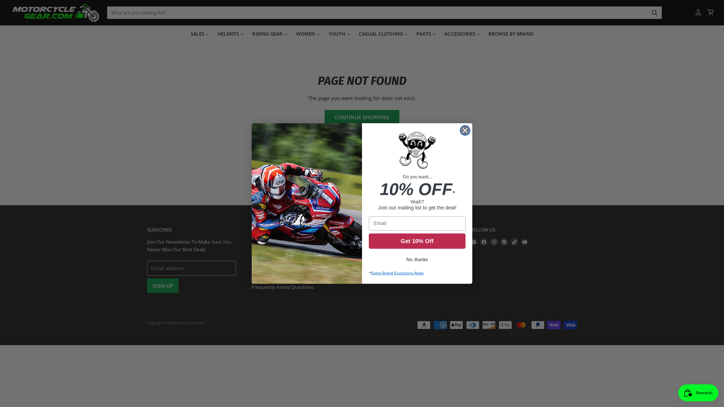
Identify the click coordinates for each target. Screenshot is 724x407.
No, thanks (417, 259)
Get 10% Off (417, 241)
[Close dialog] (465, 130)
